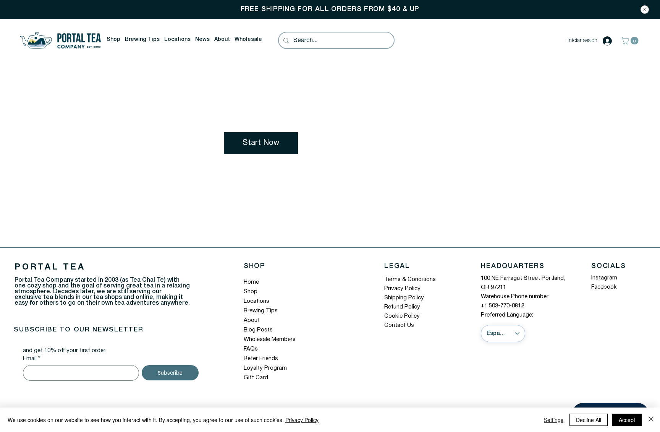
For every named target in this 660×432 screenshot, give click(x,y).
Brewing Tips (261, 310)
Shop (250, 291)
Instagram (604, 278)
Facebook (604, 287)
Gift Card (256, 377)
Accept (627, 420)
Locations (256, 301)
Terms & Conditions (410, 279)
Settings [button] (553, 420)
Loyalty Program (265, 368)
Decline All (588, 420)
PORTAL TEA (50, 267)
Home (251, 282)
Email (31, 358)
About (252, 320)
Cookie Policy (402, 316)
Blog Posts (258, 330)
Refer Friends (261, 358)
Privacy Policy (402, 288)
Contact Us (399, 325)
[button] (113, 39)
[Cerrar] (650, 420)
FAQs (251, 349)
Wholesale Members (270, 339)
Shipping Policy (404, 297)
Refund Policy (402, 307)
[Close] (645, 9)
